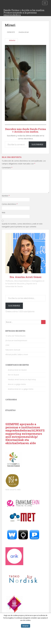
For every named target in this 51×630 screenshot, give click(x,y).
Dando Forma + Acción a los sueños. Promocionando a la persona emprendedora (24, 11)
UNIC (7, 345)
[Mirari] (25, 83)
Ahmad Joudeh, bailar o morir (16, 354)
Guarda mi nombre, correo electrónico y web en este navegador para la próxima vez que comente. (22, 225)
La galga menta (20, 384)
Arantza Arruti (24, 32)
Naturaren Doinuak (12, 350)
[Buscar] (43, 322)
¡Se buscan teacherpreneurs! (16, 340)
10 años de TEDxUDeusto (15, 336)
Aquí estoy (32, 379)
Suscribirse (37, 144)
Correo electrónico (10, 204)
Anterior (12, 40)
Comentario (7, 167)
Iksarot (24, 370)
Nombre (6, 196)
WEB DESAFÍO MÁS (13, 489)
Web (3, 212)
